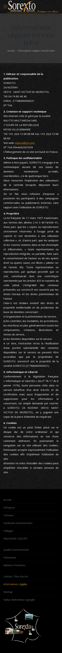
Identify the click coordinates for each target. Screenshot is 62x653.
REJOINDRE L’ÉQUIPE (15, 538)
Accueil (11, 50)
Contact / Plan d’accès (15, 576)
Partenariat (9, 557)
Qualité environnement (16, 549)
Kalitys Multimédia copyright (19, 599)
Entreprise (9, 507)
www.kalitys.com (25, 143)
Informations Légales (15, 584)
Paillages (8, 530)
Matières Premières (14, 565)
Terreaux (8, 515)
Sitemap (8, 592)
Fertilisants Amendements (18, 523)
